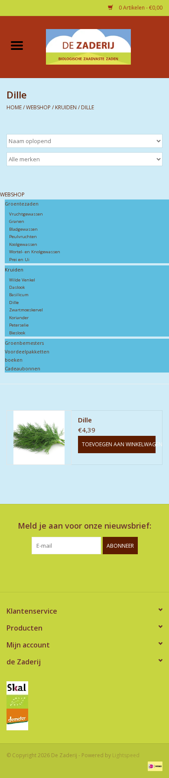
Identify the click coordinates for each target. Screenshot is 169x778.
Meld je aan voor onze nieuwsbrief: (84, 525)
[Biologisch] (84, 695)
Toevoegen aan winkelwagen (119, 444)
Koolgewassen (23, 244)
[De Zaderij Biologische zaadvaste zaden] (101, 46)
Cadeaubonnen (22, 368)
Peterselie (19, 325)
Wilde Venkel (22, 280)
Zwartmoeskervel (26, 310)
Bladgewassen (23, 229)
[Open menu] (17, 45)
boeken (14, 359)
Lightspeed (126, 755)
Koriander (19, 317)
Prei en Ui (19, 259)
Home (14, 107)
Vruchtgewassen (26, 214)
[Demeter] (84, 719)
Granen (16, 221)
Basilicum (19, 294)
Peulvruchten (23, 236)
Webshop (39, 107)
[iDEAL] (153, 766)
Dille (87, 107)
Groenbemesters (24, 343)
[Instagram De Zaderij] (92, 572)
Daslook (17, 287)
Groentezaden (22, 203)
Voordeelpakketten (27, 351)
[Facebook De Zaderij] (77, 572)
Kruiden (66, 107)
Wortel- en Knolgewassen (34, 252)
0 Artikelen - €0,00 (139, 7)
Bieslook (17, 333)
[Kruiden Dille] (39, 437)
